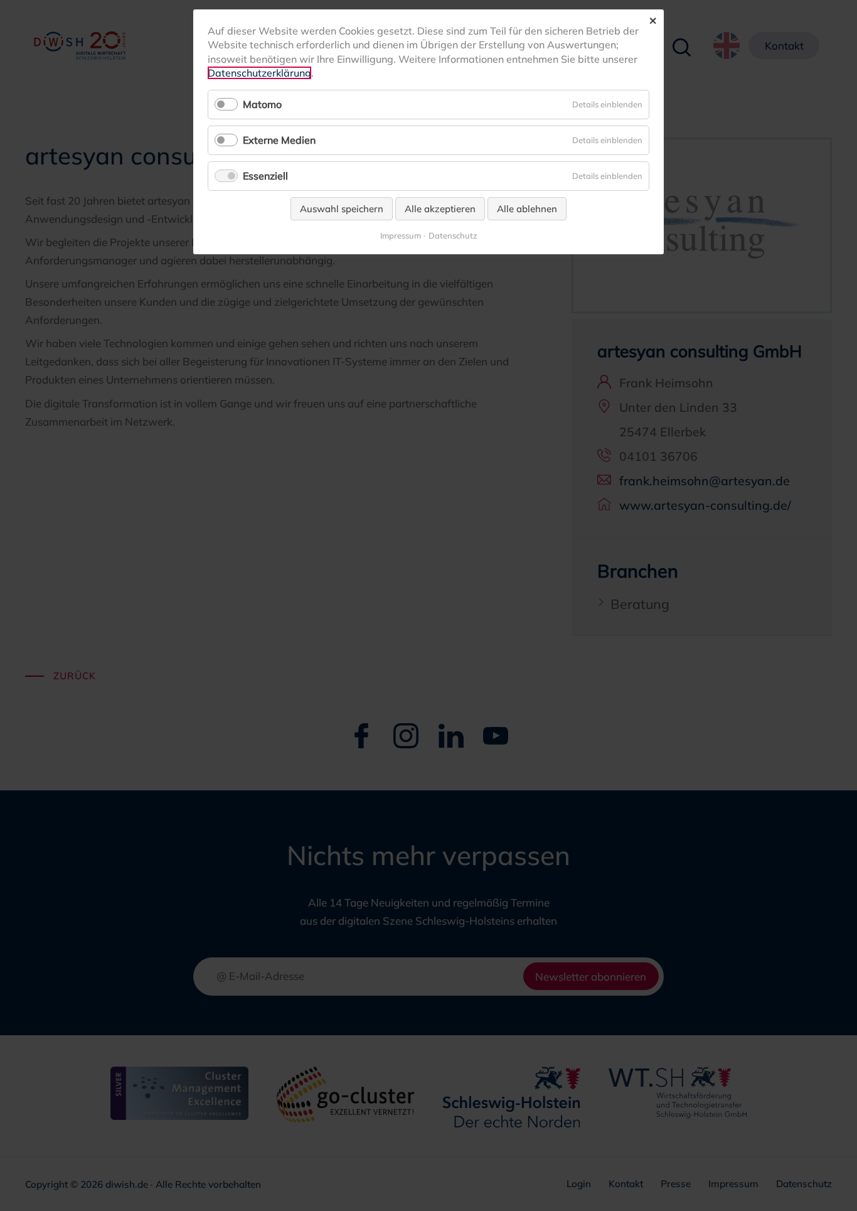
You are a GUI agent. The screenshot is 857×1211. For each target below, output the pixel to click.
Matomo (262, 104)
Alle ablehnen (527, 209)
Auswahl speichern (341, 209)
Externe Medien (279, 140)
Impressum (400, 236)
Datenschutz (452, 236)
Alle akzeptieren (440, 209)
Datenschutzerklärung (259, 73)
